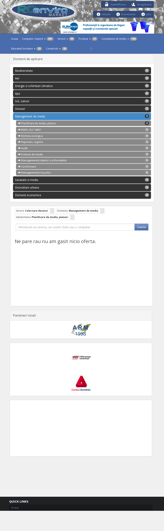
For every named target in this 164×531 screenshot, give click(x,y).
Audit (84, 148)
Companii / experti (37, 38)
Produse (87, 38)
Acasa (14, 38)
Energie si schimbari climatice (81, 86)
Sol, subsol (81, 101)
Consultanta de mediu (118, 38)
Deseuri (81, 109)
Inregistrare (144, 4)
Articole (106, 13)
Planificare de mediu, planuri (84, 123)
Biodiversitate (81, 71)
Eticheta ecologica (84, 136)
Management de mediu (81, 116)
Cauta (141, 227)
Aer (81, 78)
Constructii (56, 48)
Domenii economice (81, 195)
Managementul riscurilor (84, 172)
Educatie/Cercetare (26, 48)
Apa (81, 93)
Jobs (148, 13)
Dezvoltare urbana (81, 187)
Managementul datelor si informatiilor (84, 160)
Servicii (65, 38)
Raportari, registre (84, 142)
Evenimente (128, 13)
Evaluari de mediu (84, 154)
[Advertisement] (81, 428)
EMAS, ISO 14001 (84, 129)
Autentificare (118, 4)
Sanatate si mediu (81, 180)
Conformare (84, 166)
